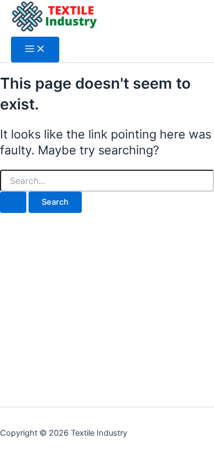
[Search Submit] (13, 202)
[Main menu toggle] (35, 49)
